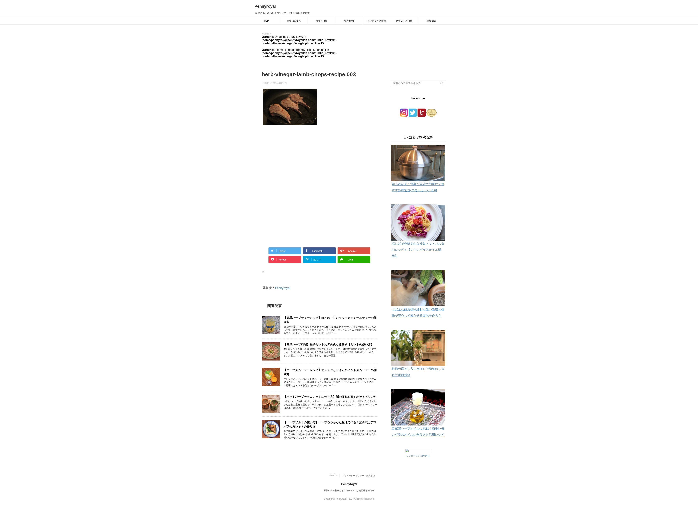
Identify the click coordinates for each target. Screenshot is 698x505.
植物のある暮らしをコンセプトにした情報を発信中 (349, 490)
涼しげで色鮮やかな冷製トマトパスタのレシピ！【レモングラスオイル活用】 (418, 250)
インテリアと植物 (376, 20)
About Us (333, 475)
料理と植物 (321, 20)
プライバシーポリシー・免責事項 (358, 475)
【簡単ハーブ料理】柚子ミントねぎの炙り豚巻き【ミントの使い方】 (329, 344)
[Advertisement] (320, 164)
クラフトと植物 (404, 20)
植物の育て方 (294, 20)
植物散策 (431, 20)
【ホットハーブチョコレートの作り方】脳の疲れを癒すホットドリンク (330, 396)
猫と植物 (349, 20)
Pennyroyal (265, 6)
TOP (266, 20)
